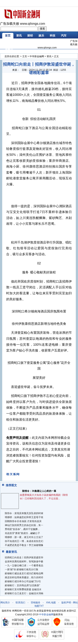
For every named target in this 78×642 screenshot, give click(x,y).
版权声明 (66, 602)
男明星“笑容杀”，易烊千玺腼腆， (22, 529)
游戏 (30, 42)
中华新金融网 (37, 56)
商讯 (52, 42)
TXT (41, 606)
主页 (24, 56)
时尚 (8, 42)
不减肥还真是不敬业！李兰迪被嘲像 (24, 545)
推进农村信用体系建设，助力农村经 (24, 577)
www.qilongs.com (32, 23)
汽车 (64, 35)
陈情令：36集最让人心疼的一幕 (39, 491)
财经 (30, 35)
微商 (64, 42)
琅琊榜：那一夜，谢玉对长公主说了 (24, 537)
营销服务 (35, 602)
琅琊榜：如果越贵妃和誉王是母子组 (24, 517)
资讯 (19, 35)
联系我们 (20, 602)
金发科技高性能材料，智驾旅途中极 (24, 561)
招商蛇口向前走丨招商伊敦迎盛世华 (24, 557)
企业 (19, 42)
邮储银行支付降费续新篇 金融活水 (23, 589)
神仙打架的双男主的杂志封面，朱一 (24, 525)
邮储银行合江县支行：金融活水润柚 (24, 593)
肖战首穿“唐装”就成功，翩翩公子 (22, 533)
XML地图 (51, 602)
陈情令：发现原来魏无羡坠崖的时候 (24, 513)
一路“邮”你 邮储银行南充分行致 (21, 569)
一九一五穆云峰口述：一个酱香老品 (24, 565)
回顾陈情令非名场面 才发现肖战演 (23, 521)
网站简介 (5, 602)
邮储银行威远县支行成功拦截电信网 (24, 573)
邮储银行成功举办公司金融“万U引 (23, 581)
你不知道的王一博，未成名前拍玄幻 (24, 541)
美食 (41, 42)
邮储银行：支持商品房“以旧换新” (22, 585)
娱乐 (41, 35)
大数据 (9, 49)
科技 (52, 35)
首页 (8, 35)
